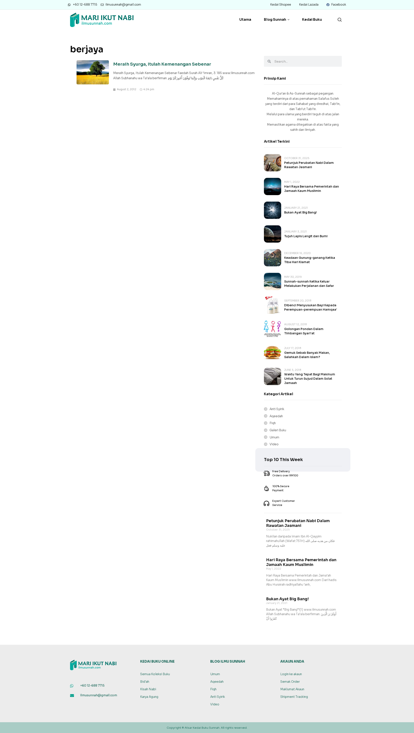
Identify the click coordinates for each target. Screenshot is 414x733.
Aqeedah (276, 416)
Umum (274, 437)
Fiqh (273, 423)
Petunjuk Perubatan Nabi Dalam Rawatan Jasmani (298, 523)
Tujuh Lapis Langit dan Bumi (306, 236)
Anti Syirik (277, 409)
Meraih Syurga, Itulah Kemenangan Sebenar (162, 64)
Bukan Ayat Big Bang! (300, 212)
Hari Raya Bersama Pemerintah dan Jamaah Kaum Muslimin (301, 562)
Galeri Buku (278, 430)
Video (274, 444)
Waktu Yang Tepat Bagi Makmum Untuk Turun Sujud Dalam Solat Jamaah (309, 378)
